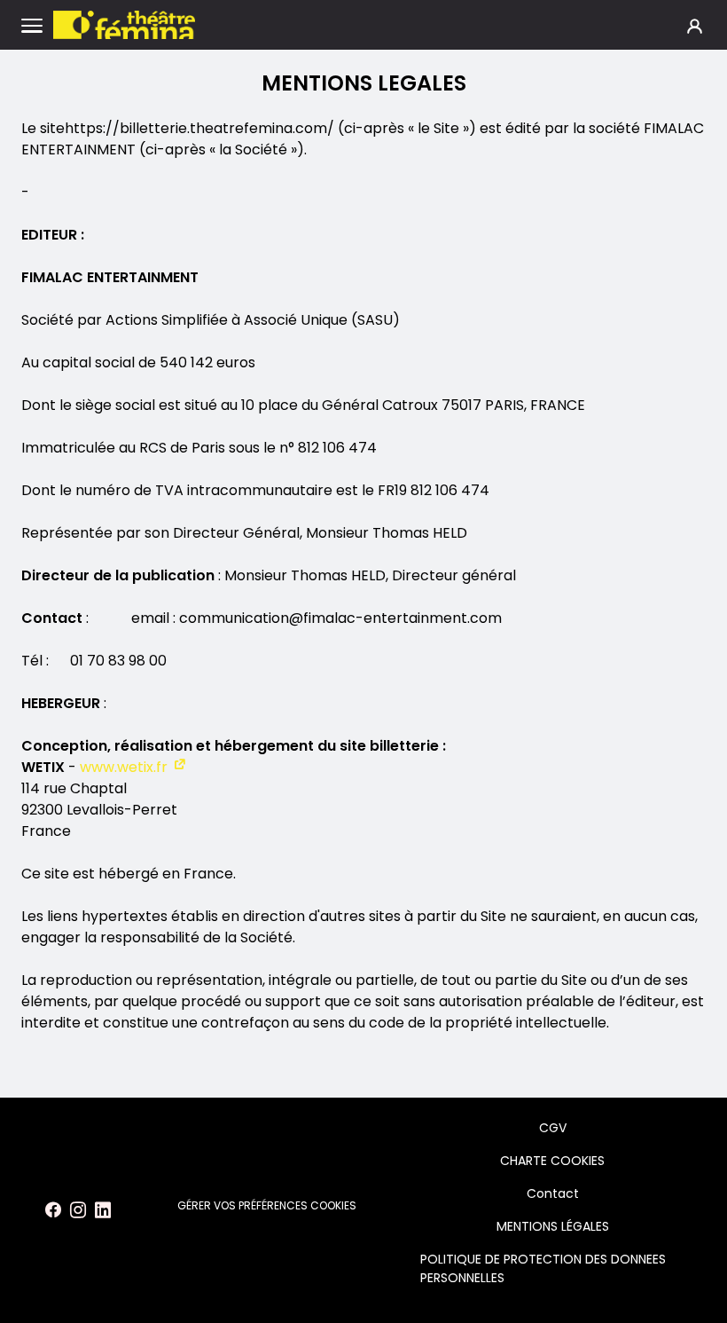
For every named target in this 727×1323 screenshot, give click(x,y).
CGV (553, 1128)
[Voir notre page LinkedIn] (102, 1210)
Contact (553, 1193)
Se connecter (695, 25)
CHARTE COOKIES (552, 1160)
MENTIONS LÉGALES (552, 1226)
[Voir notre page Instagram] (78, 1210)
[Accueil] (124, 25)
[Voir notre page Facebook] (53, 1210)
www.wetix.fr (124, 767)
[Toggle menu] (32, 24)
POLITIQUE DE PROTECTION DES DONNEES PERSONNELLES (543, 1268)
